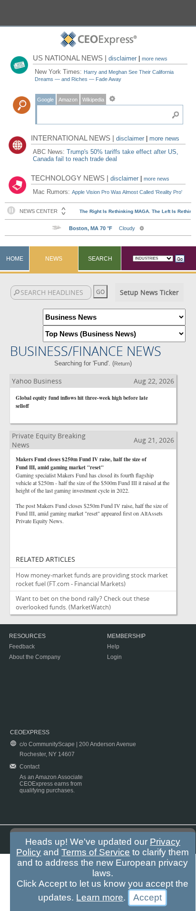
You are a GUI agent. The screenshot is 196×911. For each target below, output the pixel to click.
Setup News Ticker (149, 292)
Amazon (68, 99)
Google (45, 99)
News (53, 258)
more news (154, 58)
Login (114, 657)
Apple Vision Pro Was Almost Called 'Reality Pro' (127, 192)
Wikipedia (93, 99)
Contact (29, 766)
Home (14, 258)
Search (100, 258)
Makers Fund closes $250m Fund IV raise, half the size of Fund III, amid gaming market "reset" (81, 463)
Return (122, 363)
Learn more (99, 897)
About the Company (34, 657)
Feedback (22, 646)
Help (113, 646)
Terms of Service (95, 852)
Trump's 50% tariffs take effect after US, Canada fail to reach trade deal (105, 155)
